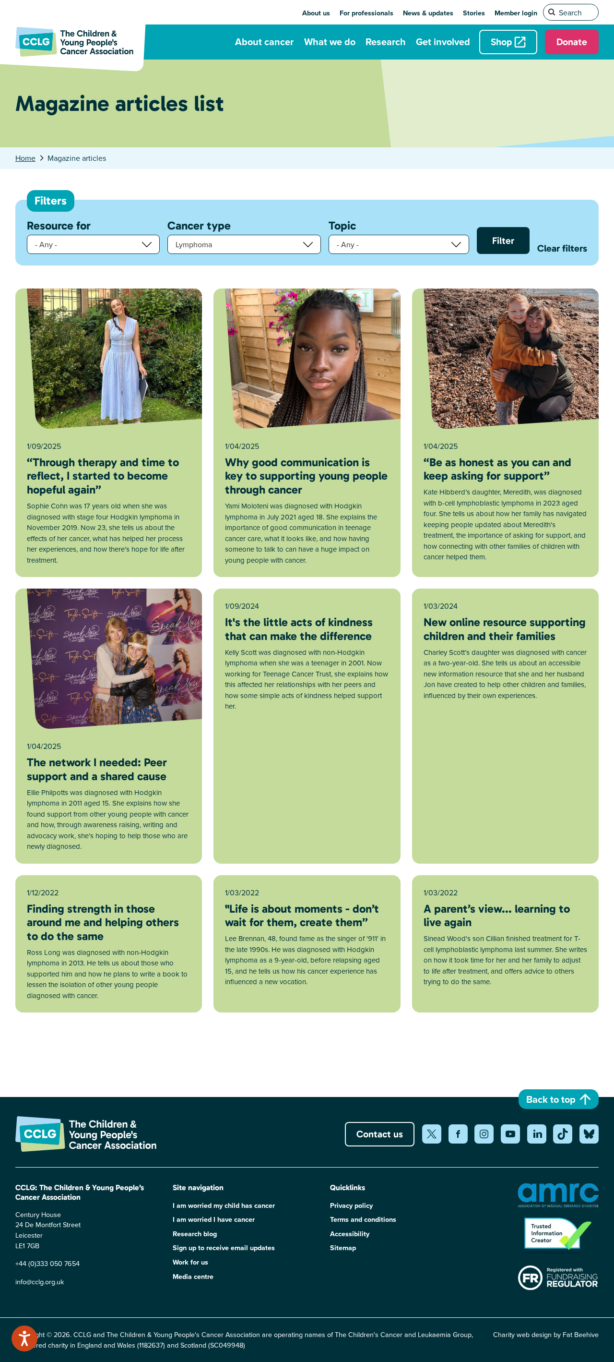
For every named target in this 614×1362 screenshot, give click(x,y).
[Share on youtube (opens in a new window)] (510, 1134)
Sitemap (343, 1247)
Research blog (195, 1234)
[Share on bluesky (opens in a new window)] (589, 1134)
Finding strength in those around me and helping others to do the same (103, 922)
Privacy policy (351, 1205)
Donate (571, 42)
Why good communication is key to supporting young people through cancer (306, 476)
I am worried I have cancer (214, 1219)
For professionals (366, 13)
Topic (342, 225)
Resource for (59, 225)
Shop (501, 42)
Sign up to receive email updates (224, 1247)
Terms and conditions (363, 1219)
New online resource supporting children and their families (505, 629)
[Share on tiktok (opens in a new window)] (562, 1134)
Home (25, 158)
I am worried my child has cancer (224, 1205)
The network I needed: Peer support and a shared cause (97, 769)
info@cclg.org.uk (39, 1282)
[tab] (30, 158)
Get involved (443, 41)
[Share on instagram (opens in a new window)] (484, 1134)
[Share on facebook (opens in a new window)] (458, 1134)
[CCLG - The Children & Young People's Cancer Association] (80, 42)
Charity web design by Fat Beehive (546, 1334)
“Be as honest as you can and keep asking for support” (497, 469)
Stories (474, 13)
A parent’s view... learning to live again (497, 915)
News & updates (428, 13)
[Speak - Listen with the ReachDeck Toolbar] (24, 1338)
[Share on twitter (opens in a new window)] (431, 1134)
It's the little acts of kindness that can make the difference (299, 629)
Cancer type (199, 225)
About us (316, 13)
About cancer (264, 41)
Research (386, 41)
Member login (516, 13)
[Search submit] (552, 12)
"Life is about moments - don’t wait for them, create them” (302, 915)
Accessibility (349, 1234)
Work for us (190, 1262)
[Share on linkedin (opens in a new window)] (536, 1134)
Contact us (379, 1134)
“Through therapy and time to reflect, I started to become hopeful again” (103, 476)
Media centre (193, 1276)
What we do (329, 41)
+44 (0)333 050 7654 (47, 1263)
